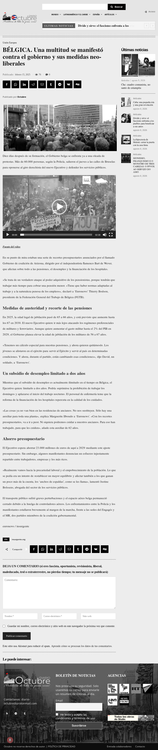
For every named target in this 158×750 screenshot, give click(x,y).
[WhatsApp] (15, 84)
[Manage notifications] (10, 740)
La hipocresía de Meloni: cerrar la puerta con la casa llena (143, 142)
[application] (59, 207)
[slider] (56, 235)
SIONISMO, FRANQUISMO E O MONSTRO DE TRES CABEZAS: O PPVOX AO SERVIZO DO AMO (144, 164)
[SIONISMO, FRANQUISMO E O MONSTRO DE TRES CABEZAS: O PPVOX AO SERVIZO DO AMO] (126, 158)
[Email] (42, 84)
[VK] (68, 84)
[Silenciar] (105, 235)
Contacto (140, 746)
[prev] (146, 25)
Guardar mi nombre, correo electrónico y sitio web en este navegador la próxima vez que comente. (61, 626)
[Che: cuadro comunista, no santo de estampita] (138, 65)
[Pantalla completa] (111, 235)
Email (59, 700)
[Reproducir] (8, 235)
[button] (59, 207)
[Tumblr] (51, 84)
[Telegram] (60, 84)
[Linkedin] (24, 84)
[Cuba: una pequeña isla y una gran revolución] (126, 102)
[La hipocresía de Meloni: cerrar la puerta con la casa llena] (126, 139)
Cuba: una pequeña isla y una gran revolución (143, 103)
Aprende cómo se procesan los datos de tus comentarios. (81, 646)
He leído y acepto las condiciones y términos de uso (75, 716)
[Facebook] (6, 84)
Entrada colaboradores (119, 746)
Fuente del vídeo (11, 246)
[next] (152, 25)
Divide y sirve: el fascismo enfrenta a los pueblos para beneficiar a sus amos (143, 122)
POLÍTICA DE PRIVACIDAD (61, 746)
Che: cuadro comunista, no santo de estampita (135, 86)
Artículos (125, 80)
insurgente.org (18, 539)
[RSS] (7, 713)
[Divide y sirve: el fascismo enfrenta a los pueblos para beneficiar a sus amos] (126, 118)
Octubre (21, 96)
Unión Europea (10, 43)
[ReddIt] (33, 84)
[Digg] (77, 84)
